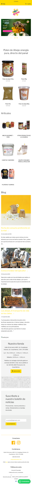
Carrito (29, 3)
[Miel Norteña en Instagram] (18, 443)
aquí (7, 462)
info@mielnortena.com (16, 459)
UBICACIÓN (16, 371)
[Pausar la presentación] (30, 38)
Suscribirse (11, 424)
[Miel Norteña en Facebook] (13, 443)
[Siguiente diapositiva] (21, 38)
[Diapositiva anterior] (11, 38)
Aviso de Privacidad (16, 470)
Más (4, 3)
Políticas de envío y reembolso (16, 472)
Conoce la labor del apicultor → (14, 271)
